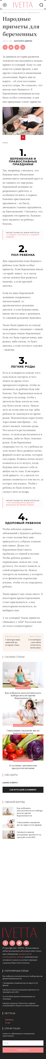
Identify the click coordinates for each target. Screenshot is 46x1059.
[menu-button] (4, 5)
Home (5, 12)
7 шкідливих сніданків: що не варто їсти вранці (23, 732)
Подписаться (23, 1050)
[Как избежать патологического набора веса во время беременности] (23, 675)
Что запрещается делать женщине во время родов (20, 504)
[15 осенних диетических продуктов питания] (23, 747)
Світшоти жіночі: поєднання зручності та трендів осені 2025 (29, 834)
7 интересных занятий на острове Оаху (12, 642)
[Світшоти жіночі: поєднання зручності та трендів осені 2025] (9, 834)
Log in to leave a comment (23, 790)
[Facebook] (5, 47)
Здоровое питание (23, 725)
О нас (7, 1023)
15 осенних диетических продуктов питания (23, 767)
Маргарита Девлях (23, 41)
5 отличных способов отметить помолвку (34, 643)
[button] (41, 4)
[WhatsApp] (22, 47)
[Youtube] (26, 943)
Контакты (9, 1020)
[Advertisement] (23, 877)
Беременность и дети (17, 12)
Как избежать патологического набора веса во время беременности (23, 695)
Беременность (34, 12)
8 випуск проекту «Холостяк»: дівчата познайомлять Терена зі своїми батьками (21, 1004)
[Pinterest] (16, 47)
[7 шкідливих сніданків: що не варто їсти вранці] (23, 713)
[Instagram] (12, 943)
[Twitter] (11, 47)
